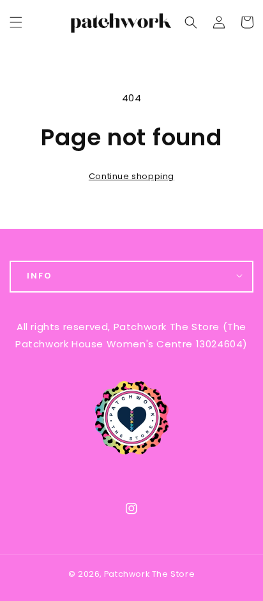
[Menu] (16, 22)
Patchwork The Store (149, 573)
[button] (191, 22)
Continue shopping (131, 176)
